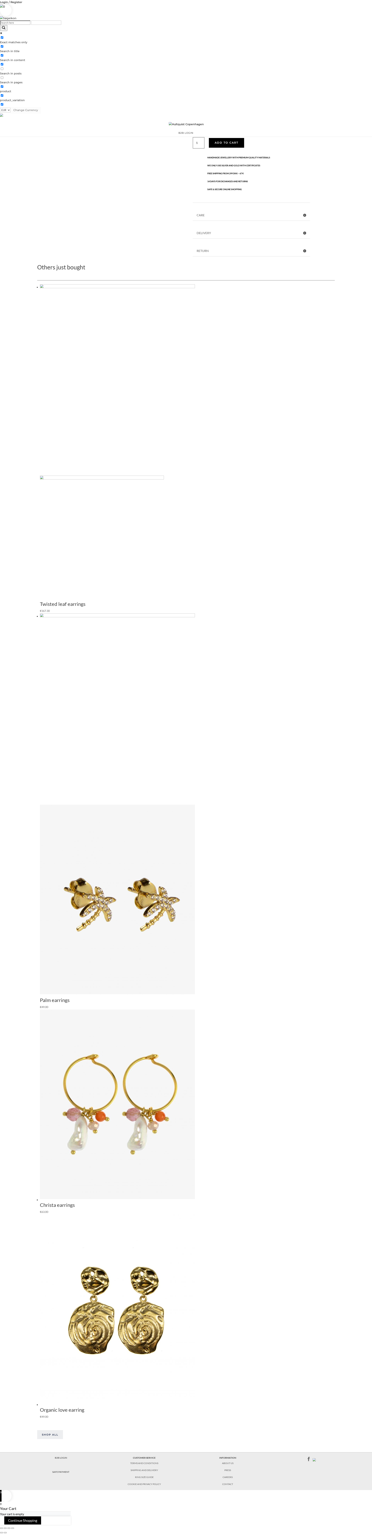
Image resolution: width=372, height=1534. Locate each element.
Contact (227, 1484)
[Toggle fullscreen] (8, 1528)
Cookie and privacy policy (144, 1484)
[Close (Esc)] (1, 1528)
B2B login (185, 133)
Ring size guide (144, 1477)
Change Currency (25, 110)
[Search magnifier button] (3, 28)
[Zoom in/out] (12, 1528)
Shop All (50, 1434)
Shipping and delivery (144, 1470)
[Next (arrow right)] (5, 1532)
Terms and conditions (144, 1463)
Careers (228, 1477)
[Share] (5, 1528)
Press (227, 1470)
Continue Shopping (22, 1520)
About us (227, 1463)
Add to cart (226, 142)
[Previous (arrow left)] (1, 1532)
